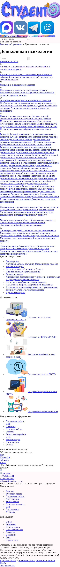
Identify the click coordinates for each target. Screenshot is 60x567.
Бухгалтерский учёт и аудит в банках (24, 269)
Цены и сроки (13, 527)
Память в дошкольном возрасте (16, 116)
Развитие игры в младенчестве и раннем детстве (27, 153)
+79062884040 (7, 478)
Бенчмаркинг (12, 261)
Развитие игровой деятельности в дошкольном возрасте (29, 151)
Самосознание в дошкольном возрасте (19, 207)
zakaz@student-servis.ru (11, 481)
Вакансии (11, 535)
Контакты (11, 524)
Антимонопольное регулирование (23, 271)
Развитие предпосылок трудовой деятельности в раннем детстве (28, 171)
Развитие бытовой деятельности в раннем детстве (29, 138)
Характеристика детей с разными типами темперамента (28, 230)
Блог (8, 537)
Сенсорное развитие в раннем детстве (35, 209)
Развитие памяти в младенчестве (31, 170)
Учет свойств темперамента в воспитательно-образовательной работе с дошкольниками (22, 223)
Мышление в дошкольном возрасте (17, 85)
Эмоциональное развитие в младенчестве (21, 251)
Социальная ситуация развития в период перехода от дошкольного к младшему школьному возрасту (26, 213)
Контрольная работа (16, 434)
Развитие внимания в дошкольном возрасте (25, 140)
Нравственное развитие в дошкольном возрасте (23, 90)
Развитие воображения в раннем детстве (20, 150)
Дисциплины (12, 509)
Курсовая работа (14, 429)
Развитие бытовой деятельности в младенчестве (24, 137)
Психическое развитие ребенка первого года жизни (25, 129)
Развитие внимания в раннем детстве (32, 144)
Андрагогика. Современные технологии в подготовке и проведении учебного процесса (33, 278)
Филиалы (10, 512)
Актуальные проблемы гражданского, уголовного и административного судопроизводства (32, 288)
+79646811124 (7, 476)
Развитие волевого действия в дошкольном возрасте (26, 147)
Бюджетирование (14, 274)
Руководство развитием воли (25, 194)
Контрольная (12, 501)
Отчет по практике (15, 504)
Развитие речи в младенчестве (15, 176)
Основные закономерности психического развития (25, 100)
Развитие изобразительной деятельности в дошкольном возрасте (29, 156)
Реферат (10, 431)
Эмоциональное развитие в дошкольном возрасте (24, 248)
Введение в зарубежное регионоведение (26, 282)
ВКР (8, 424)
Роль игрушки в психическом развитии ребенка (27, 190)
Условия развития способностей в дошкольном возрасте (28, 220)
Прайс (3, 563)
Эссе (8, 437)
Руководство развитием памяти (16, 199)
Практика (10, 426)
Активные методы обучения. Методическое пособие (32, 264)
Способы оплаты (14, 529)
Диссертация (12, 499)
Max (2, 455)
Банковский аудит (15, 266)
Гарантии (10, 532)
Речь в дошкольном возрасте (23, 189)
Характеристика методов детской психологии (36, 235)
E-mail (3, 462)
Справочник (16, 44)
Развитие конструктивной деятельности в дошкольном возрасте (27, 158)
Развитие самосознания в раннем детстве (28, 179)
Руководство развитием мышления (42, 196)
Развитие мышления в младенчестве (18, 163)
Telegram (4, 460)
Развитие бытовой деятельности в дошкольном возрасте (28, 134)
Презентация (12, 442)
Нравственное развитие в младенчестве (20, 92)
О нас (9, 522)
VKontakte (5, 457)
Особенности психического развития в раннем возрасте (28, 103)
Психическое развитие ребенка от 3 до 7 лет (35, 126)
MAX (12, 565)
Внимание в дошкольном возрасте (17, 66)
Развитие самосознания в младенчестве (28, 178)
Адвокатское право (15, 292)
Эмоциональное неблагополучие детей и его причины (27, 246)
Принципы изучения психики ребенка (31, 118)
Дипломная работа (15, 421)
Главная (4, 44)
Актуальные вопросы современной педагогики (29, 284)
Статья (9, 444)
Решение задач (13, 439)
